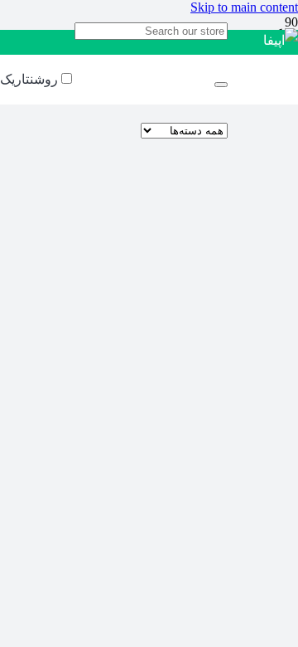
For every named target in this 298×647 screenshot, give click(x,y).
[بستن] (221, 84)
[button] (244, 7)
